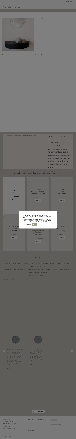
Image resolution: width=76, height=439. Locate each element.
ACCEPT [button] (35, 224)
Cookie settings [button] (27, 224)
